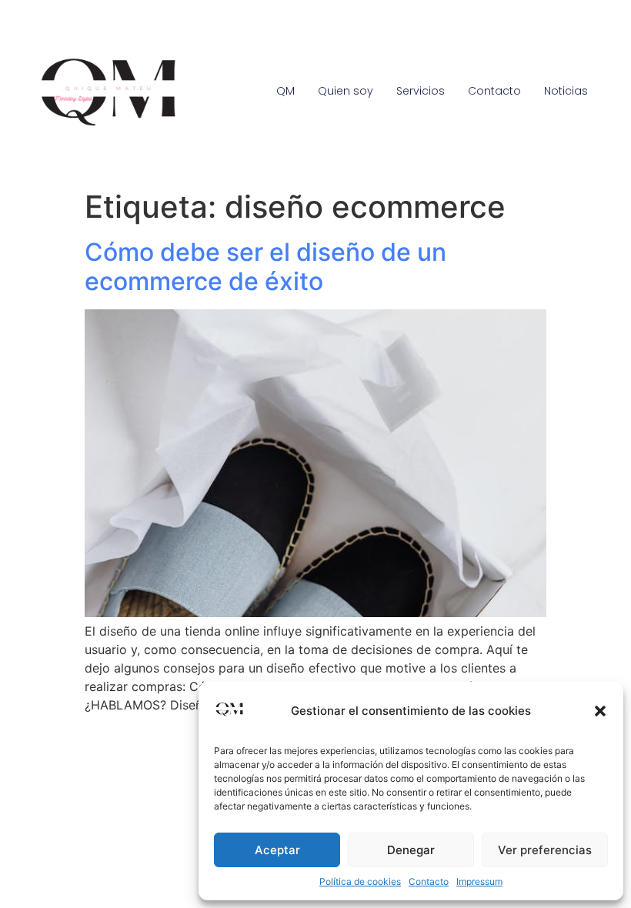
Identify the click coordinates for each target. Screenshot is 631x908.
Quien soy (345, 90)
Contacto (429, 881)
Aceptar (277, 850)
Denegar (411, 850)
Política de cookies (360, 881)
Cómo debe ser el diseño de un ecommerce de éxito (265, 266)
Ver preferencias (545, 850)
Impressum (479, 881)
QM (285, 90)
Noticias (566, 90)
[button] (600, 711)
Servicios (420, 90)
